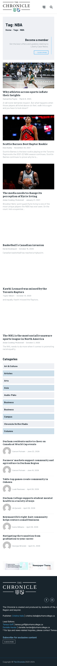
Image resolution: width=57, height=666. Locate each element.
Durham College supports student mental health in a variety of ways (28, 499)
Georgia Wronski (19, 546)
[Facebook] (46, 600)
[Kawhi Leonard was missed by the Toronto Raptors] (28, 272)
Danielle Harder (10, 627)
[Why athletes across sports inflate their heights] (28, 75)
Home (8, 30)
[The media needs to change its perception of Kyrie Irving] (28, 176)
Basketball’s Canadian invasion (23, 245)
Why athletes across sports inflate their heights (25, 93)
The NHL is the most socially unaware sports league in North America (27, 337)
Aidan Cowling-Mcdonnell (13, 200)
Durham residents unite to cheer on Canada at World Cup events (24, 443)
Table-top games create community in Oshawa (25, 480)
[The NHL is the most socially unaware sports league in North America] (28, 319)
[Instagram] (52, 600)
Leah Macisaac (18, 489)
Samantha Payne (10, 99)
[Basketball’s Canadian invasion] (28, 228)
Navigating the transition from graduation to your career (21, 537)
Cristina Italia (18, 616)
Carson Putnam (18, 451)
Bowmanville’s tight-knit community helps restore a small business (25, 518)
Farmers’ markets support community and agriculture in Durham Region (28, 461)
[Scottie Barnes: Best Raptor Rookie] (28, 127)
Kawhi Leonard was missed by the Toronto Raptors (25, 290)
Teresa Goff (8, 624)
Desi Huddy (7, 147)
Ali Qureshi (16, 508)
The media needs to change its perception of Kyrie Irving (22, 194)
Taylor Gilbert (8, 295)
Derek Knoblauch (10, 249)
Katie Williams (18, 527)
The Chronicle (19, 662)
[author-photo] (7, 451)
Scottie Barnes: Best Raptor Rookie (25, 144)
